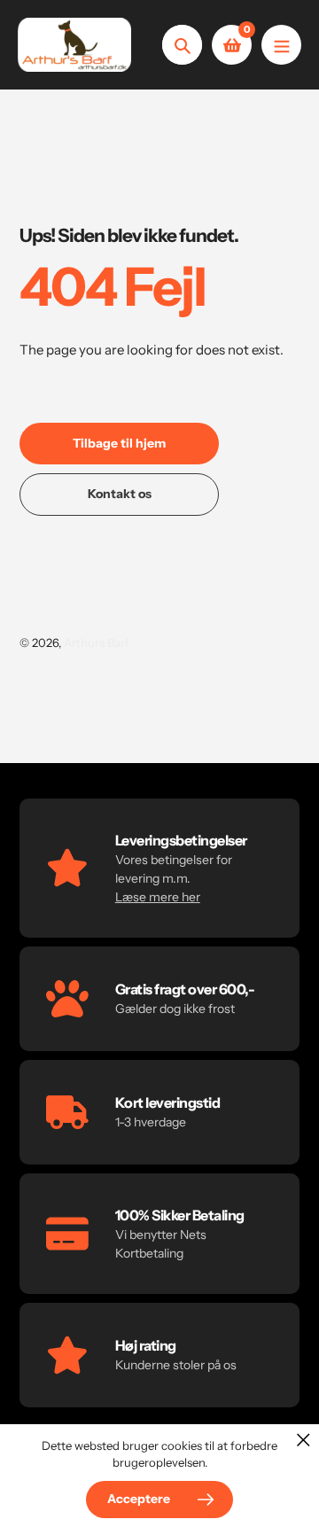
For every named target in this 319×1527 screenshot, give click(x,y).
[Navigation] (281, 45)
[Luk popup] (303, 1440)
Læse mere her (157, 897)
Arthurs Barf (96, 642)
